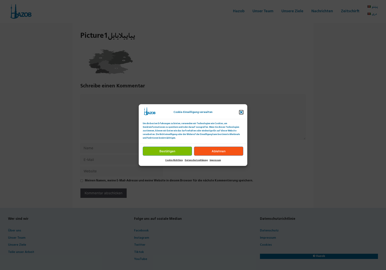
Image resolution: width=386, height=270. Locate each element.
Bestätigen (167, 151)
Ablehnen (219, 151)
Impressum (215, 160)
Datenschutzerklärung (196, 160)
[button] (241, 112)
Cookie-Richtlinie (174, 160)
